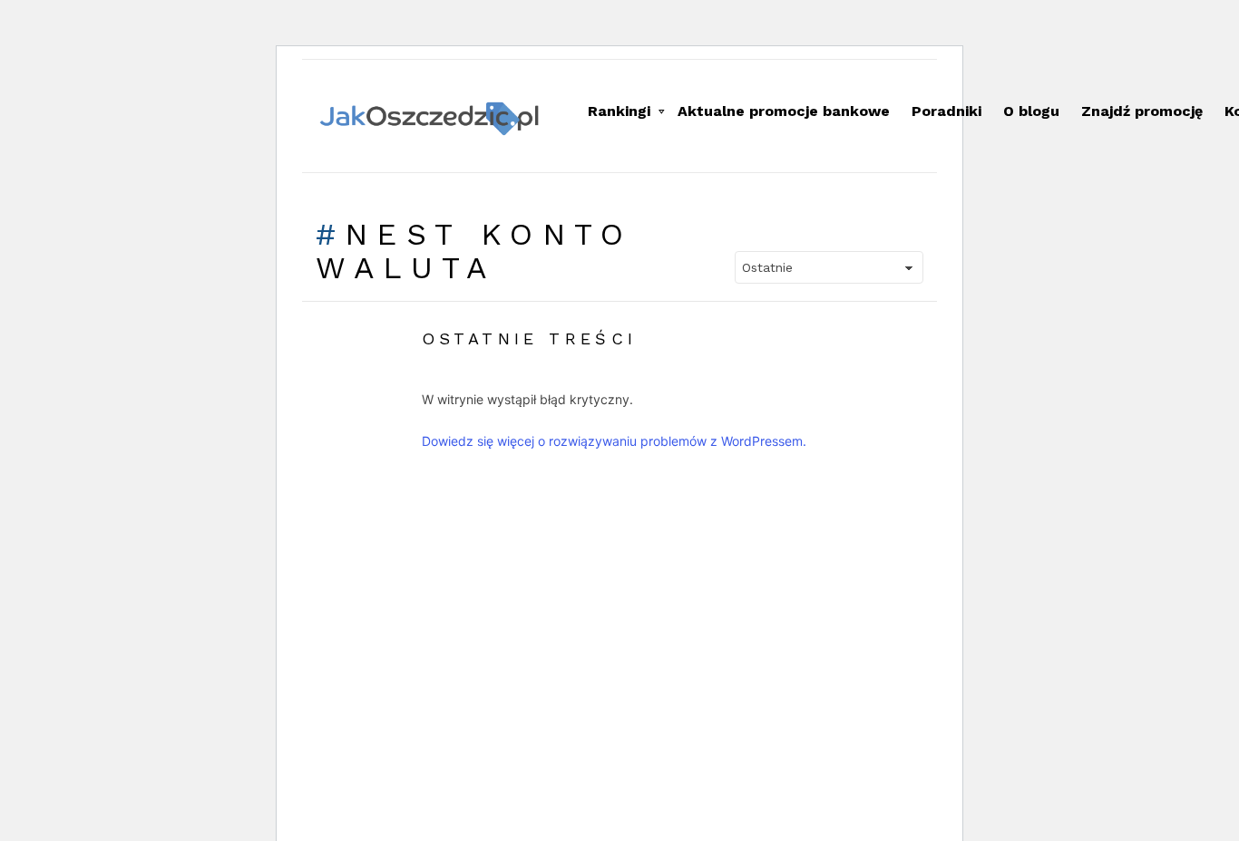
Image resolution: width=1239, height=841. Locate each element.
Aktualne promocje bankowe (784, 111)
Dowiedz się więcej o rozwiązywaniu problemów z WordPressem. (614, 441)
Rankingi (619, 111)
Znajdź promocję (1142, 111)
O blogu (1031, 111)
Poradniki (946, 111)
